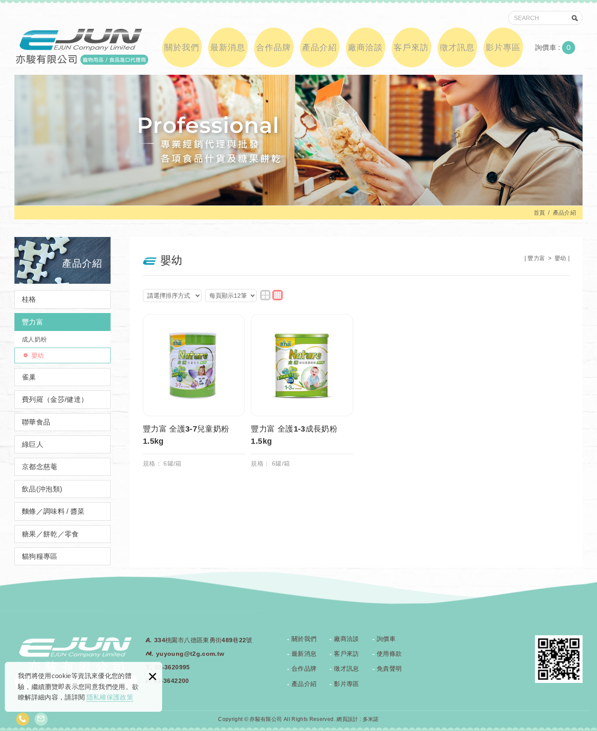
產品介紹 (319, 47)
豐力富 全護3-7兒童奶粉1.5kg (194, 395)
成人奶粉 (34, 339)
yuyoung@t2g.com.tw (190, 653)
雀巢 (29, 377)
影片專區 (503, 47)
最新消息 (227, 47)
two (265, 295)
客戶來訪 (411, 47)
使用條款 (389, 653)
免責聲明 (389, 668)
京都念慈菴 (40, 466)
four (277, 295)
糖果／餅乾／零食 (50, 534)
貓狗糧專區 (40, 556)
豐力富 (32, 322)
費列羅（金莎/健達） (55, 399)
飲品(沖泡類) (42, 489)
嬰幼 (37, 355)
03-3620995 (172, 667)
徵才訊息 (457, 47)
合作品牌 (273, 47)
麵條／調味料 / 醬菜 (53, 511)
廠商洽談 (365, 47)
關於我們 (181, 47)
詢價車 (559, 48)
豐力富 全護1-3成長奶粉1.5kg (302, 395)
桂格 (29, 299)
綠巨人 (32, 444)
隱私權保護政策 (110, 697)
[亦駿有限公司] (81, 46)
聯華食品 (36, 422)
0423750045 (22, 719)
